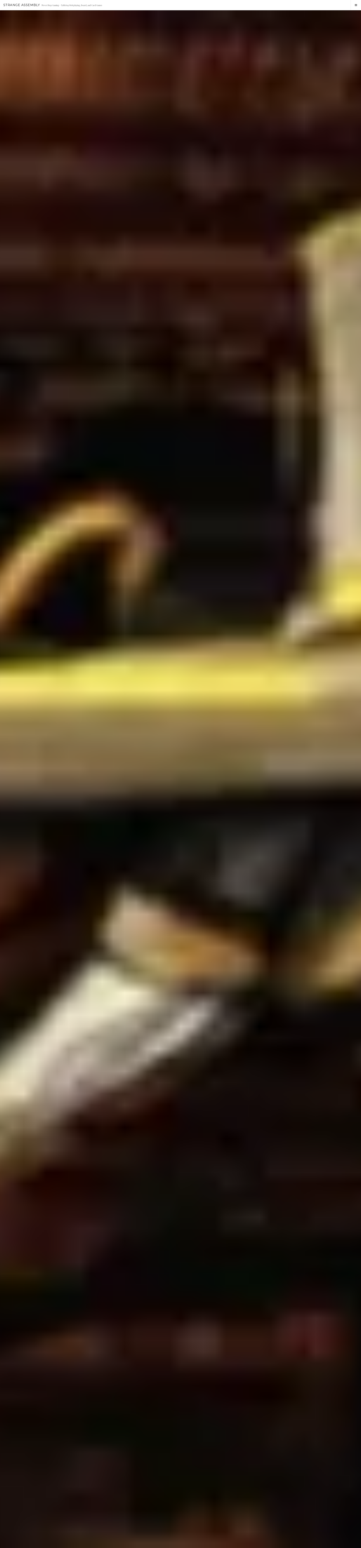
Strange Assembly (21, 5)
